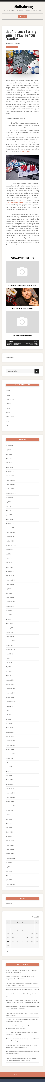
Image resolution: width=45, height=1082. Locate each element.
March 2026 (9, 467)
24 (8, 942)
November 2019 (10, 745)
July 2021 (8, 658)
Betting (8, 390)
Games (8, 408)
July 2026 (8, 450)
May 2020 (8, 719)
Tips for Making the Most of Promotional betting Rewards (22, 989)
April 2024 (9, 563)
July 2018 (8, 815)
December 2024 (10, 532)
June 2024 (9, 558)
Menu (22, 16)
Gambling (8, 404)
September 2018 (11, 806)
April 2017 (9, 880)
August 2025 (9, 497)
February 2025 (10, 523)
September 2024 (11, 545)
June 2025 (9, 506)
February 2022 (10, 628)
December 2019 (10, 741)
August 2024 (9, 549)
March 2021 (9, 676)
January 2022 (10, 632)
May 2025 (8, 510)
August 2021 (9, 654)
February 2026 (10, 471)
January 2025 (10, 528)
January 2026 (10, 476)
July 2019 (8, 762)
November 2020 (10, 693)
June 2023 (9, 593)
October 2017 (10, 854)
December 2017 (10, 845)
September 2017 (11, 858)
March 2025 (9, 519)
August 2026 (9, 445)
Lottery (8, 412)
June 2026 (9, 454)
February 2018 (10, 836)
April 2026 (9, 463)
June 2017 (9, 871)
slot (7, 425)
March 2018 (9, 832)
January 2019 (10, 788)
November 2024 (10, 536)
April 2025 (9, 515)
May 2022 (8, 619)
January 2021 (10, 684)
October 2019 (10, 749)
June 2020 (9, 715)
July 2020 (8, 710)
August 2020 (9, 706)
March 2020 (9, 728)
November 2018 (10, 797)
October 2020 (10, 697)
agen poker (9, 903)
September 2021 (11, 649)
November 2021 (10, 641)
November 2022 (10, 602)
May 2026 (8, 458)
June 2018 (9, 819)
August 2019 (9, 758)
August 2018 (9, 810)
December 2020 (10, 688)
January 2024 (10, 576)
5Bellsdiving (22, 6)
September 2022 (11, 606)
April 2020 (9, 723)
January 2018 (10, 841)
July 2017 (8, 867)
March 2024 (9, 567)
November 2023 (10, 584)
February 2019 (10, 784)
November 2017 (10, 849)
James (18, 43)
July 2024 (8, 554)
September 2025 (11, 493)
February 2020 (10, 732)
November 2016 (10, 884)
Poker (7, 421)
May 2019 (8, 771)
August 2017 (9, 862)
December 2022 (10, 597)
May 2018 (8, 823)
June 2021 (9, 662)
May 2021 (8, 667)
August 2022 (9, 610)
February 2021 (10, 680)
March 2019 (9, 780)
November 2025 (10, 484)
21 (27, 938)
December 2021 (10, 636)
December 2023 (10, 580)
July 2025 (8, 502)
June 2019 (9, 767)
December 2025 (10, 480)
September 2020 (11, 702)
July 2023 (8, 589)
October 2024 (10, 541)
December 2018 (10, 793)
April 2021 (9, 671)
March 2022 (9, 623)
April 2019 (9, 775)
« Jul (7, 951)
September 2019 (11, 754)
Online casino (12, 47)
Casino (8, 395)
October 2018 (10, 801)
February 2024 (10, 571)
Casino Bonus (10, 399)
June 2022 (9, 615)
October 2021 (10, 645)
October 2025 (10, 489)
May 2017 (8, 875)
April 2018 (9, 827)
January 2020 (10, 736)
